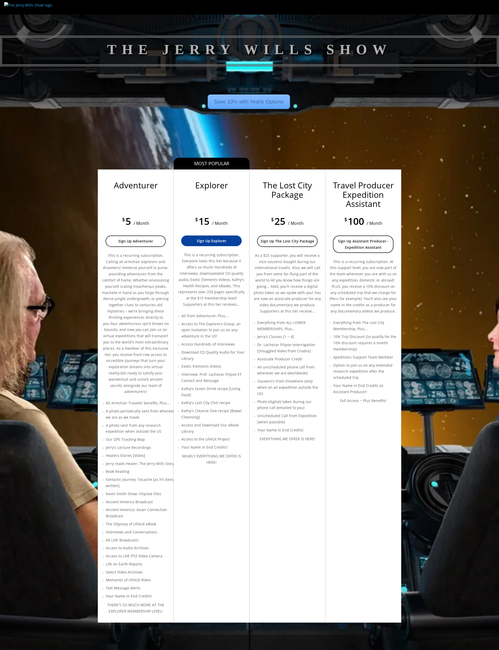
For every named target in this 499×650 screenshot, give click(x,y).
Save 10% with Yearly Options (249, 102)
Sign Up (135, 241)
